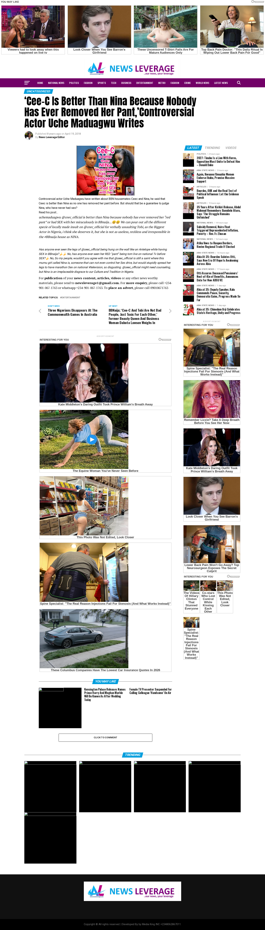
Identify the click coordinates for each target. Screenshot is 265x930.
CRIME (187, 83)
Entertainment (70, 297)
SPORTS (102, 83)
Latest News (221, 83)
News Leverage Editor (52, 137)
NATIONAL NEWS (56, 83)
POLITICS (74, 83)
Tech (113, 83)
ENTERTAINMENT (144, 83)
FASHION (88, 83)
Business (126, 83)
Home (40, 83)
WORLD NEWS (202, 83)
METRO (161, 83)
